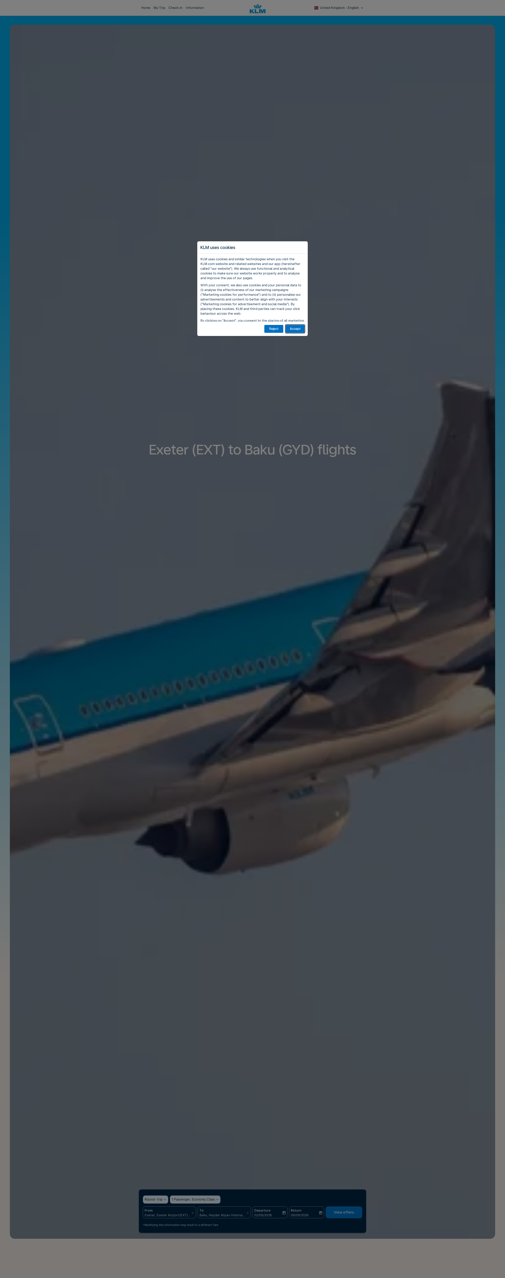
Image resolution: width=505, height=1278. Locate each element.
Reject (274, 329)
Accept (295, 329)
